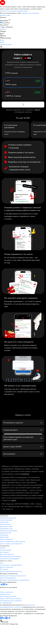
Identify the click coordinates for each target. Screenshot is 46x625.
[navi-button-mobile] (1, 47)
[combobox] (4, 621)
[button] (2, 40)
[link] (3, 36)
